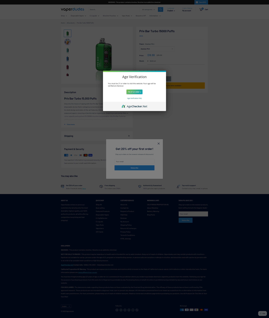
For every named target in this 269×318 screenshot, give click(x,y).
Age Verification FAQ (134, 98)
